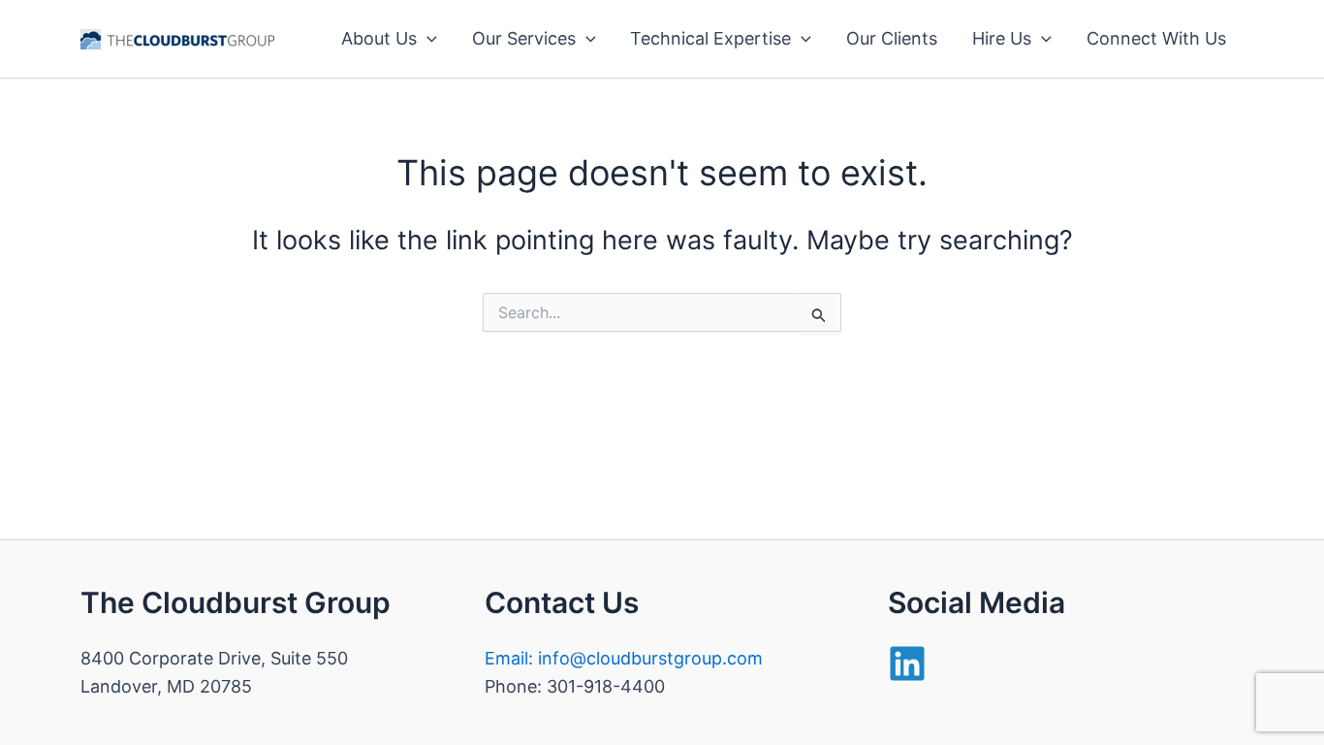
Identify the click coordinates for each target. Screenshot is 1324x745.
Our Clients (891, 38)
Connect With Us (1156, 38)
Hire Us (1001, 38)
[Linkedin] (907, 663)
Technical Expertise (710, 38)
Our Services (524, 38)
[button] (427, 39)
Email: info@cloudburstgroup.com (624, 658)
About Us (379, 38)
